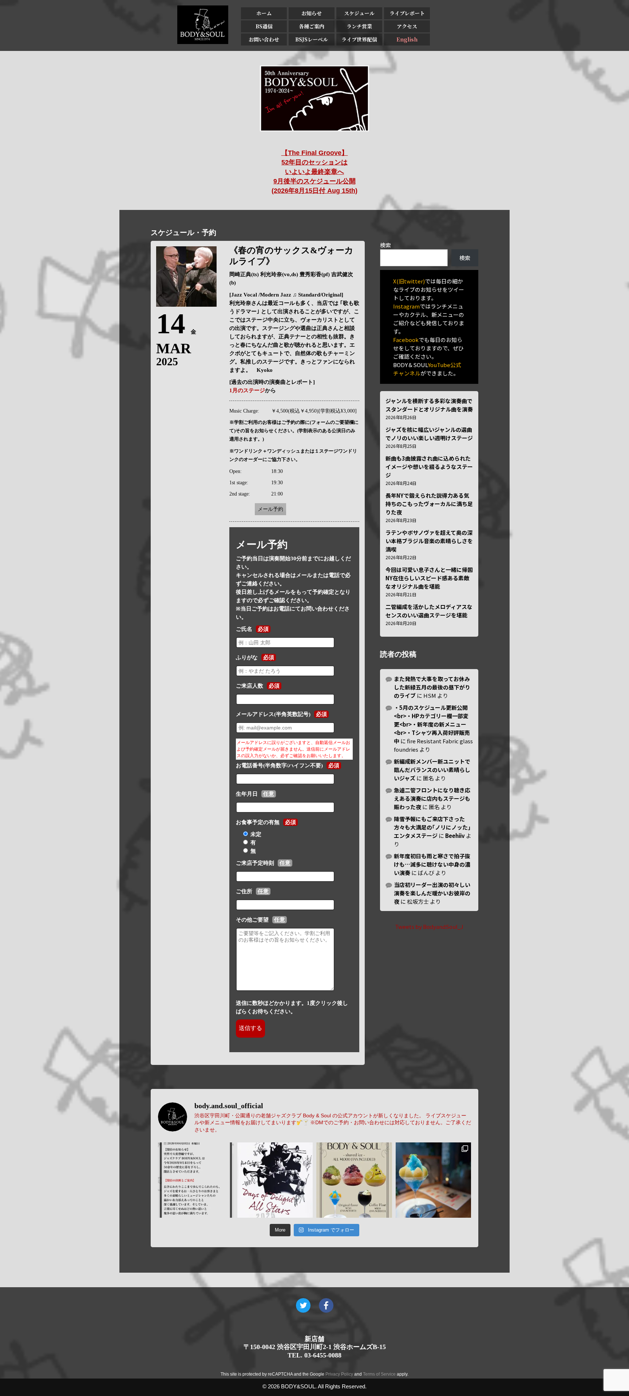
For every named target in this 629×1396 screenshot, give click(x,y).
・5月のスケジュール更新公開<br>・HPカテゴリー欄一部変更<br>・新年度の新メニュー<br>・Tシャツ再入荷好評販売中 (432, 724)
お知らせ (311, 13)
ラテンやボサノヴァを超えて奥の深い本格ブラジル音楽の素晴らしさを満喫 (429, 541)
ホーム (264, 13)
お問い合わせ (264, 39)
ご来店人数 (249, 686)
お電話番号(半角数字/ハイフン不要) (279, 765)
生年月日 (247, 794)
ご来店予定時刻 (255, 863)
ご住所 (244, 891)
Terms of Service (379, 1374)
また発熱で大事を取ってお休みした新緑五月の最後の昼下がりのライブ (432, 687)
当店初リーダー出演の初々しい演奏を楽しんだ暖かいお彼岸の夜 (432, 893)
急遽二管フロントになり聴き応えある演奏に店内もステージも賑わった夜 (432, 798)
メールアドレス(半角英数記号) (273, 714)
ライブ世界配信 (359, 39)
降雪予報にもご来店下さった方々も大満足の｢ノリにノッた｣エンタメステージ (432, 827)
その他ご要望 (252, 920)
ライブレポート (407, 13)
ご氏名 (244, 629)
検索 (385, 245)
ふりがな (247, 657)
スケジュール (359, 13)
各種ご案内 (311, 26)
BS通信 (264, 26)
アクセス (407, 26)
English (407, 39)
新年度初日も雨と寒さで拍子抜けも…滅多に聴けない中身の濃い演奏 (432, 864)
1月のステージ (247, 390)
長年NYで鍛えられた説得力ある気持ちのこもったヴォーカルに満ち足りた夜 (429, 504)
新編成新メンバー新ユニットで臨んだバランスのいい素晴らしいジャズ (432, 769)
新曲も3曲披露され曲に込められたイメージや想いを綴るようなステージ (429, 466)
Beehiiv (455, 835)
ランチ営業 (359, 26)
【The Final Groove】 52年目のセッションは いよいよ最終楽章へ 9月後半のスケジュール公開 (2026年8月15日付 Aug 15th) (314, 171)
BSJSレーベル (311, 39)
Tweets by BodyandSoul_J (429, 926)
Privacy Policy (339, 1374)
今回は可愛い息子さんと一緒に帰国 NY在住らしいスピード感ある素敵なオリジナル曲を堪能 (429, 578)
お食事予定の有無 (258, 822)
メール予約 (270, 509)
